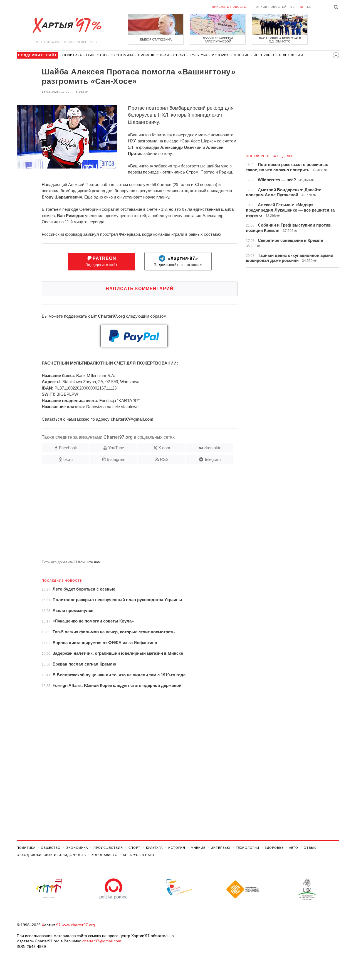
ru (301, 6)
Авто (293, 847)
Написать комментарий (140, 288)
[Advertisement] (127, 514)
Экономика (122, 55)
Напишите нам (88, 562)
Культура (199, 55)
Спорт (179, 55)
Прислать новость (229, 6)
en (309, 6)
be (292, 6)
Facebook (68, 447)
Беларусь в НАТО (138, 855)
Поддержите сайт (101, 261)
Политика (72, 55)
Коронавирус (104, 855)
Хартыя (67, 25)
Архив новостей (271, 6)
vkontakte (212, 447)
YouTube (116, 447)
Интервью (264, 55)
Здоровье (274, 847)
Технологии (290, 55)
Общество (96, 55)
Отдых (310, 847)
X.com (164, 447)
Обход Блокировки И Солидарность (51, 855)
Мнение (241, 55)
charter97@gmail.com (101, 941)
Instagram (116, 459)
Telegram (212, 459)
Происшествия (153, 55)
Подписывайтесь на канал (178, 261)
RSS (164, 459)
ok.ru (68, 459)
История (220, 55)
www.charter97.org (78, 925)
